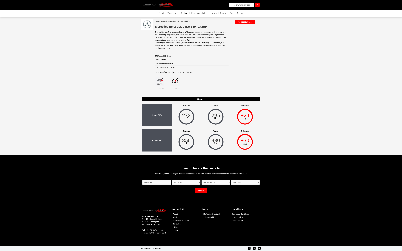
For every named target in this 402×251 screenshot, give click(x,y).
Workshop (172, 13)
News (214, 13)
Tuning (184, 13)
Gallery (223, 13)
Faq (231, 13)
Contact (239, 13)
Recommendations (199, 13)
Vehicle (162, 21)
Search (201, 190)
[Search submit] (257, 5)
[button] (245, 22)
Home (157, 21)
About (161, 13)
